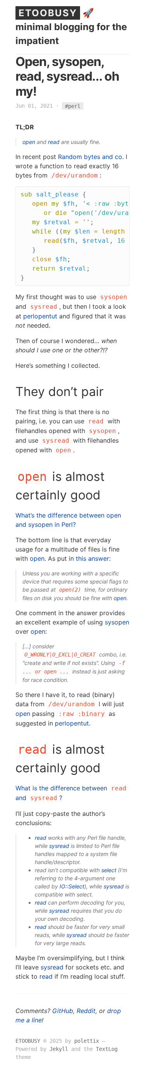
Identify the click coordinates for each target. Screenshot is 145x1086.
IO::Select (72, 886)
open (28, 142)
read (54, 142)
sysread (59, 845)
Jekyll (58, 1049)
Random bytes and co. (91, 157)
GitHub (62, 1011)
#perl (72, 106)
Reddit (86, 1011)
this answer (92, 558)
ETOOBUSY (48, 13)
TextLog (107, 1049)
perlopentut (40, 316)
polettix (86, 1041)
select (108, 870)
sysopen (117, 622)
